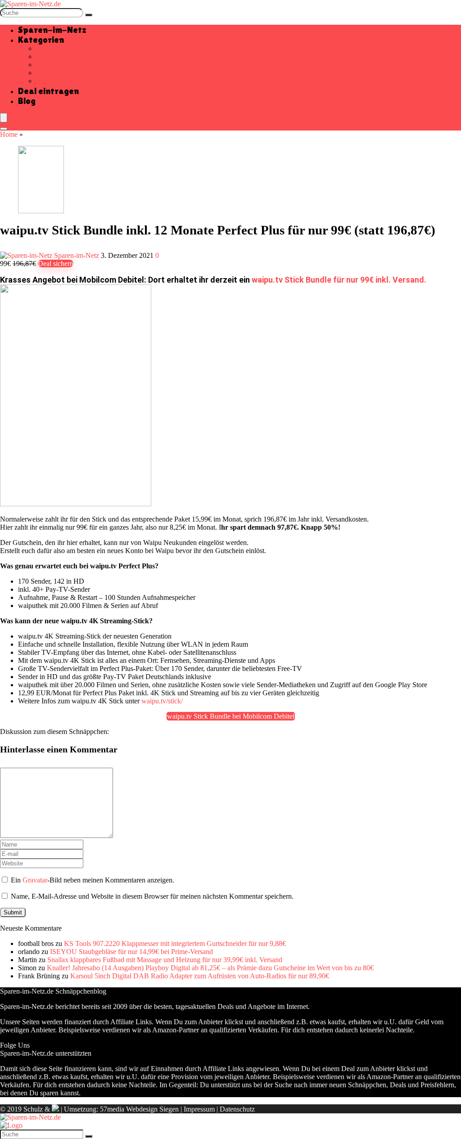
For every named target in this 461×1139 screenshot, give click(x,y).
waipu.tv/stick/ (162, 701)
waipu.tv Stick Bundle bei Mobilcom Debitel (230, 716)
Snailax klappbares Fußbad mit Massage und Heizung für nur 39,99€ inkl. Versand (164, 959)
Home (9, 134)
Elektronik (51, 64)
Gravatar (35, 880)
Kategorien (41, 40)
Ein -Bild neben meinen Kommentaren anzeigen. (92, 880)
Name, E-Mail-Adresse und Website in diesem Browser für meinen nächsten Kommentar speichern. (152, 896)
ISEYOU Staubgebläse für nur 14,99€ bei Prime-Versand (131, 951)
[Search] (3, 128)
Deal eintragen (48, 91)
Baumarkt (50, 48)
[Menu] (3, 117)
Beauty (46, 56)
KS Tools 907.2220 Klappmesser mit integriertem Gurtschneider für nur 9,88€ (175, 943)
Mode (44, 73)
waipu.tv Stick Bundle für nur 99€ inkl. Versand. (339, 279)
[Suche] (88, 15)
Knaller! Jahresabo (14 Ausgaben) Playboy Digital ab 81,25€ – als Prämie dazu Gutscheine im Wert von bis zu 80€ (210, 968)
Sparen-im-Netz (52, 30)
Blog (27, 101)
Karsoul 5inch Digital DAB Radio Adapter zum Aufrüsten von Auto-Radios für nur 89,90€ (199, 976)
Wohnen (48, 81)
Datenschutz (237, 1109)
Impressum (199, 1109)
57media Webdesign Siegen (139, 1109)
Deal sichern (55, 263)
